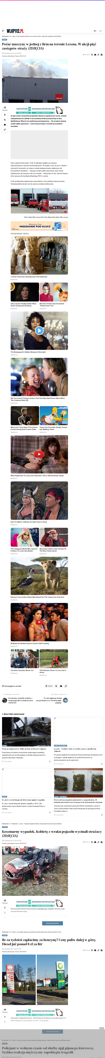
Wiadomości (63, 745)
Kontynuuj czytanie (52, 923)
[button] (4, 31)
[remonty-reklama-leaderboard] (39, 226)
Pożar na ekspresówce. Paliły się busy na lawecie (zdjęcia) (24, 749)
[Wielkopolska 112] (15, 31)
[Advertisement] (52, 14)
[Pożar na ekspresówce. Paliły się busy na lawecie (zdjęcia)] (26, 731)
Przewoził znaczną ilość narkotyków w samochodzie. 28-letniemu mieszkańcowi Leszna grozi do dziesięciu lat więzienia (78, 801)
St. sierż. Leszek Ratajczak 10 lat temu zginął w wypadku (23, 800)
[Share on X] (92, 54)
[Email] (95, 54)
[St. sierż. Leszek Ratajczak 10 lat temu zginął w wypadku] (26, 783)
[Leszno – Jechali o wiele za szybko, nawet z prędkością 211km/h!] (78, 731)
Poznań (5, 935)
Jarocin (5, 827)
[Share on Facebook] (4, 114)
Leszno (4, 39)
